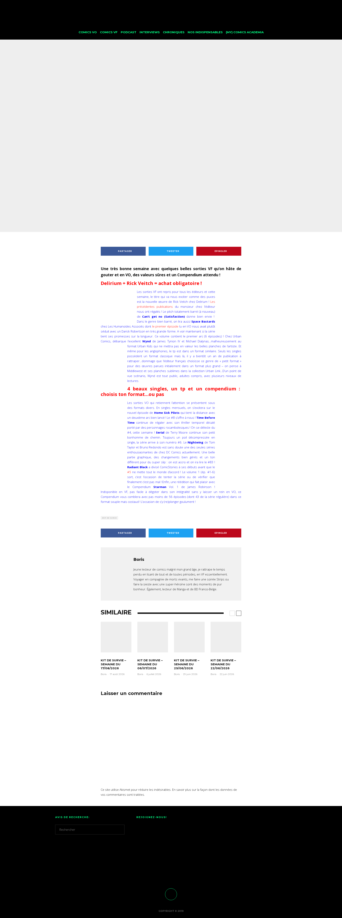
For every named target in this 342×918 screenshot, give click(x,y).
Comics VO (88, 32)
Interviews (150, 32)
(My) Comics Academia (245, 32)
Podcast (128, 32)
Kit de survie (171, 146)
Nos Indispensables (205, 32)
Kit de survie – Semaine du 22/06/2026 (223, 664)
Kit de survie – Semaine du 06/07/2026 (150, 664)
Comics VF (109, 32)
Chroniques (173, 32)
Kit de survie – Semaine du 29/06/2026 (186, 664)
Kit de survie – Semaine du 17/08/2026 (113, 664)
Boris (151, 146)
